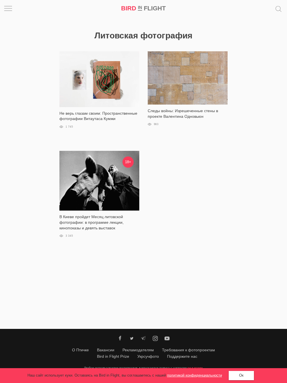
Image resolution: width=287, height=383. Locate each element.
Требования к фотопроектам (188, 350)
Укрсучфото (148, 356)
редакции (195, 368)
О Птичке (80, 350)
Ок (241, 375)
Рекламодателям (138, 350)
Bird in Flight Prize (113, 356)
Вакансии (105, 350)
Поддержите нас (182, 356)
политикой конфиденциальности (194, 375)
